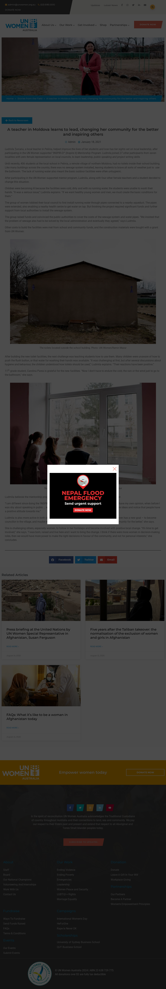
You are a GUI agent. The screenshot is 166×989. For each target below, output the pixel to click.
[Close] (115, 469)
